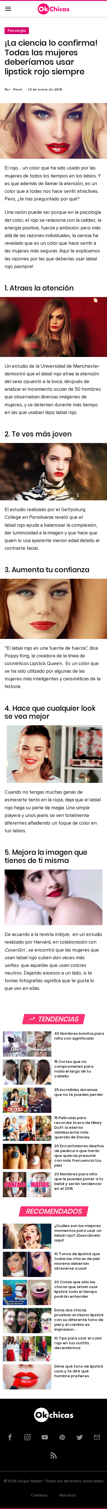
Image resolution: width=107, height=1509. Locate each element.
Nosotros (67, 1495)
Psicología (17, 30)
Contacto (39, 1495)
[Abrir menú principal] (8, 9)
